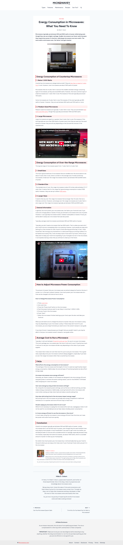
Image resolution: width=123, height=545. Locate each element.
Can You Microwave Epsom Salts (42, 509)
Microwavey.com (24, 542)
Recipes (67, 7)
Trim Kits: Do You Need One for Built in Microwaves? (78, 510)
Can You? (75, 7)
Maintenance (59, 7)
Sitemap (102, 542)
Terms (96, 542)
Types (43, 7)
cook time (44, 303)
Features (50, 7)
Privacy (91, 542)
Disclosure (84, 542)
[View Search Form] (81, 7)
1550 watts (63, 191)
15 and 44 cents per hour (60, 341)
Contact (76, 542)
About (71, 542)
